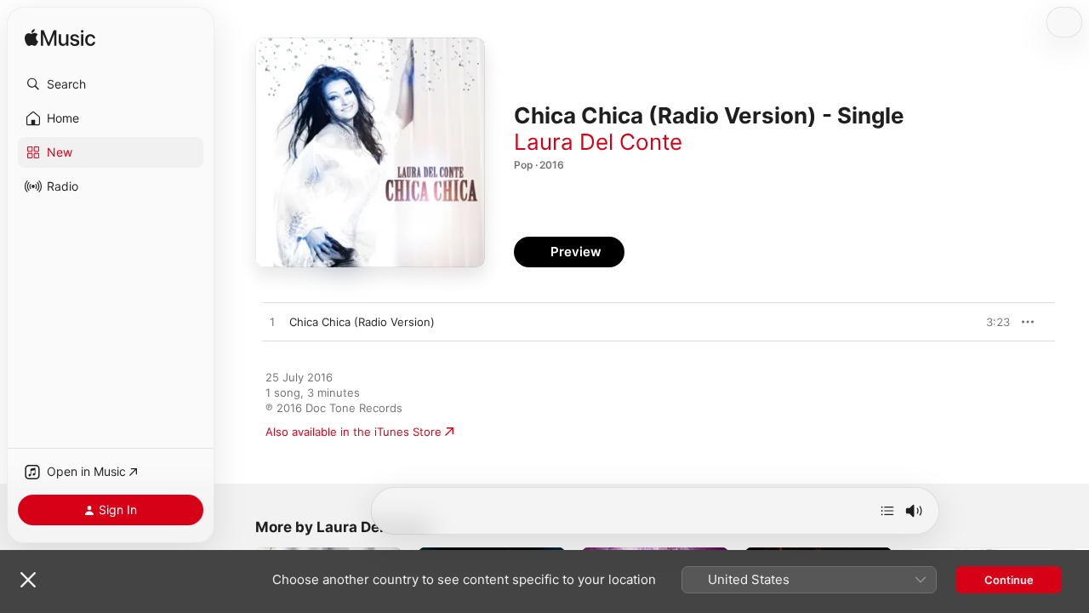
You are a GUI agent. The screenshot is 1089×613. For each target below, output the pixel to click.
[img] (60, 39)
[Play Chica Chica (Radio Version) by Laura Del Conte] (272, 322)
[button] (110, 84)
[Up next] (887, 511)
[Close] (28, 579)
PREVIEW (991, 322)
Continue (1009, 580)
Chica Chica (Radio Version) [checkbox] (362, 322)
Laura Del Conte (598, 142)
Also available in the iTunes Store (353, 431)
